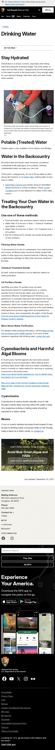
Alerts (10, 16)
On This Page (15, 48)
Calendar (26, 16)
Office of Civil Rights (9, 731)
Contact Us (7, 512)
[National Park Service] (3, 10)
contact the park (43, 336)
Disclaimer (5, 719)
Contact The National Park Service (15, 708)
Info (2, 16)
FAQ (5, 520)
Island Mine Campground (15, 185)
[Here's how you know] (27, 3)
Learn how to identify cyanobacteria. (27, 460)
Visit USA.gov (8, 744)
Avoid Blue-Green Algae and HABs (27, 454)
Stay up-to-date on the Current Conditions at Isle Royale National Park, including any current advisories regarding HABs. (25, 386)
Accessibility (6, 692)
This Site (27, 558)
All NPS (27, 564)
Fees (34, 16)
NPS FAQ (5, 712)
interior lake (29, 177)
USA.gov (5, 727)
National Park (18, 10)
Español (6, 529)
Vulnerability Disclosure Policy (14, 723)
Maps (19, 16)
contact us (38, 431)
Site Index (7, 524)
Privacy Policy (7, 696)
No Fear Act (6, 716)
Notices (4, 704)
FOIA (3, 700)
